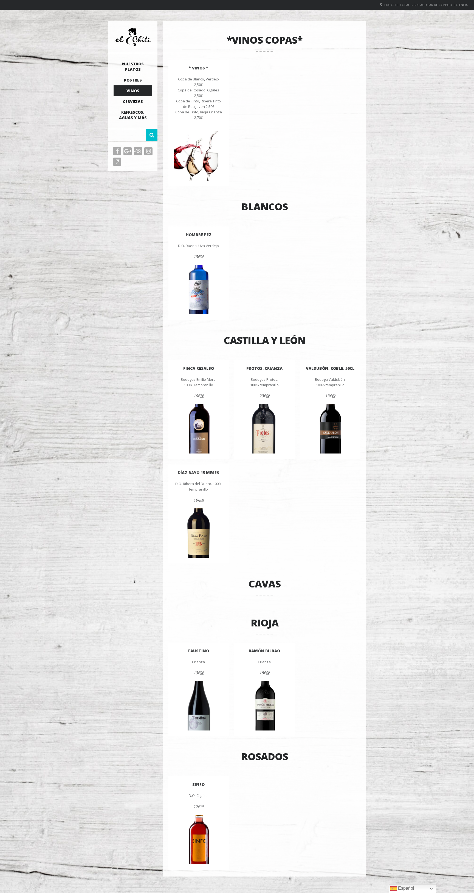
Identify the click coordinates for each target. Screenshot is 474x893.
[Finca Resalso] (198, 429)
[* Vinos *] (198, 156)
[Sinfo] (198, 839)
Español (405, 888)
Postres (133, 80)
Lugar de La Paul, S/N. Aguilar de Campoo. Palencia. (426, 5)
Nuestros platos (133, 66)
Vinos (132, 90)
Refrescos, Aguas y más (133, 115)
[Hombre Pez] (198, 289)
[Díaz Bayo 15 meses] (198, 533)
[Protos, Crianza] (264, 429)
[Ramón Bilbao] (264, 705)
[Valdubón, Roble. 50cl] (330, 429)
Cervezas (133, 101)
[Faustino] (198, 705)
